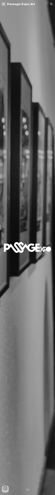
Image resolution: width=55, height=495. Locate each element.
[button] (3, 4)
